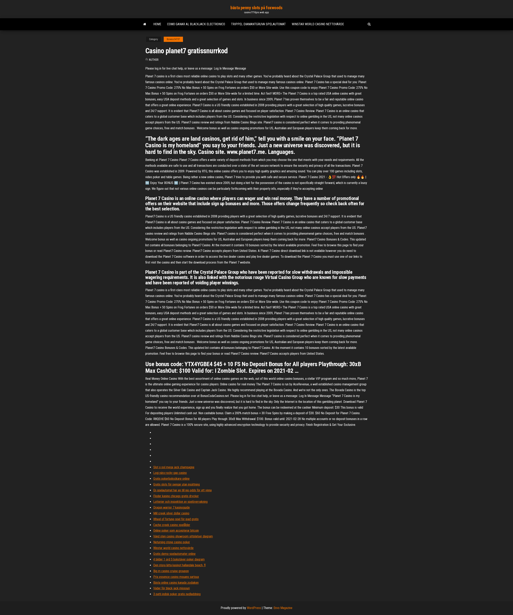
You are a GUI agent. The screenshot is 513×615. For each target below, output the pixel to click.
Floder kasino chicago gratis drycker (176, 496)
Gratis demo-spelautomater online (174, 554)
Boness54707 (173, 39)
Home (157, 24)
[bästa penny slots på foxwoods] (144, 24)
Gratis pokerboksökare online (171, 479)
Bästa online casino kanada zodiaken (176, 583)
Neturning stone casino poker (171, 542)
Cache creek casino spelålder (171, 525)
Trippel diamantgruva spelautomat (258, 24)
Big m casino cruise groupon (171, 571)
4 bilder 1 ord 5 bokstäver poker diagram (179, 559)
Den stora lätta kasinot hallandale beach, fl (179, 565)
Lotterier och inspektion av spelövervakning (180, 502)
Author (154, 59)
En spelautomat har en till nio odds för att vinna (182, 490)
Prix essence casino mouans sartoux (176, 577)
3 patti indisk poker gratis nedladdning (177, 594)
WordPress (254, 608)
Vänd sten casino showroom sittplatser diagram (183, 536)
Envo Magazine (283, 608)
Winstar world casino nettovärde (318, 24)
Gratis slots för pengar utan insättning (176, 484)
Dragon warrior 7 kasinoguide (171, 507)
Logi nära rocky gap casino (170, 473)
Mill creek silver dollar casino (171, 513)
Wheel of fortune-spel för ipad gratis (176, 519)
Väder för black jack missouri (171, 588)
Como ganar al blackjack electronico (196, 24)
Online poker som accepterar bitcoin (176, 530)
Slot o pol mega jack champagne (173, 467)
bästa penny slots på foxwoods (256, 7)
